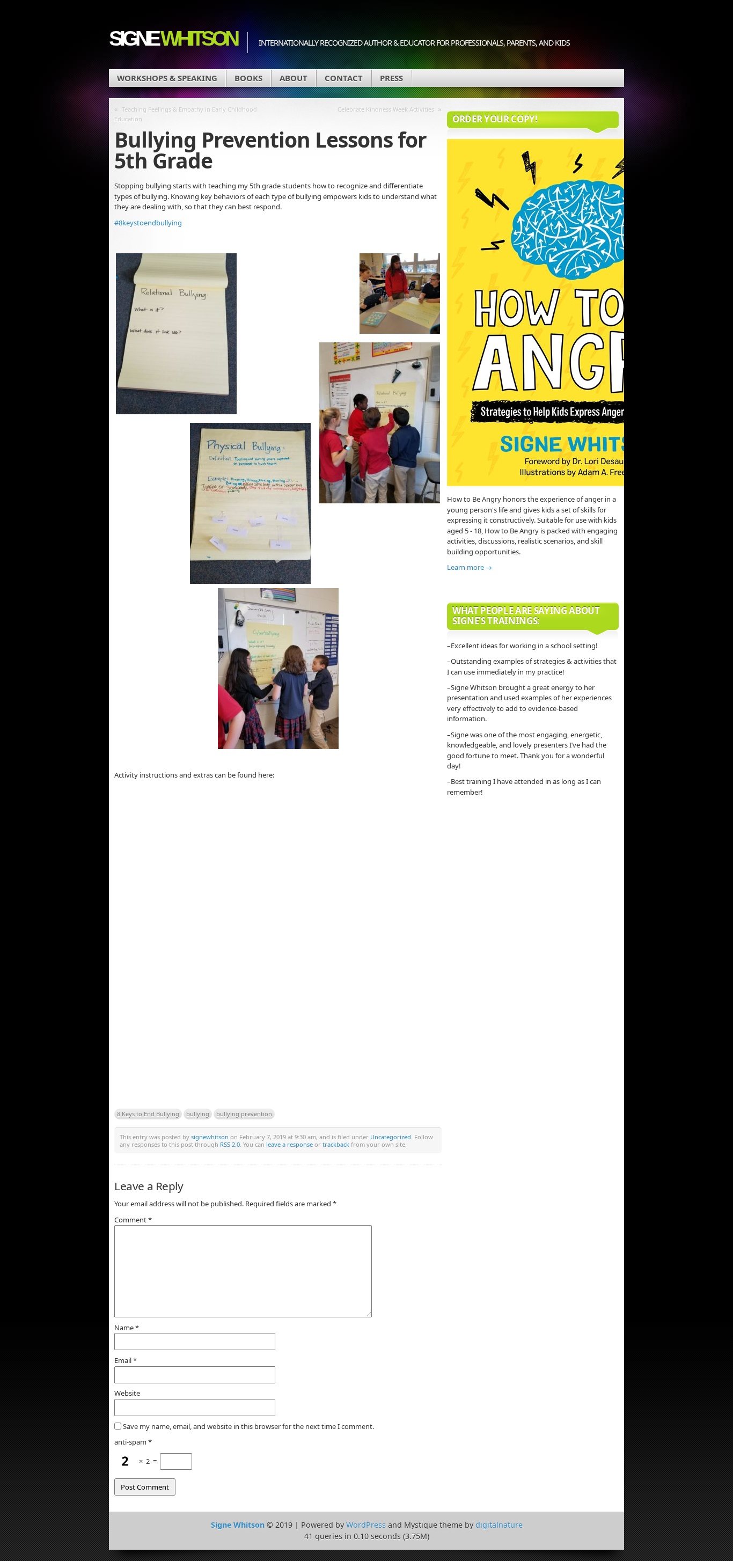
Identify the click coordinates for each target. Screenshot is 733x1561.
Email (125, 1360)
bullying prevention (244, 1114)
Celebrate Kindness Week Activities (386, 109)
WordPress (366, 1525)
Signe (173, 38)
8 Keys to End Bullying (148, 1114)
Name (126, 1327)
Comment (133, 1220)
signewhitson (210, 1137)
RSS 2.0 (230, 1144)
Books (248, 77)
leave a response (289, 1144)
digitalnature (499, 1525)
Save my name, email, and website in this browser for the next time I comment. (248, 1426)
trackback (335, 1144)
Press (391, 77)
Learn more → (469, 567)
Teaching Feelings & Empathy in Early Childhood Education (185, 114)
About (293, 77)
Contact (344, 77)
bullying (197, 1114)
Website (127, 1393)
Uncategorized (390, 1137)
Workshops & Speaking (167, 77)
